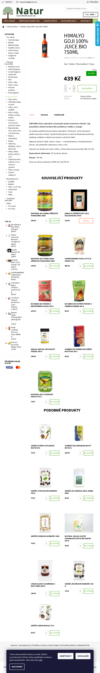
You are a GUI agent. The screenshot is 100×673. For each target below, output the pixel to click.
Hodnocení (59, 115)
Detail (86, 221)
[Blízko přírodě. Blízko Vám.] (3, 26)
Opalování (12, 74)
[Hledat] (96, 8)
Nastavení (17, 666)
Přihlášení (94, 2)
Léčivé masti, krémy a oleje (13, 51)
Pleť (10, 79)
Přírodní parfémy (11, 89)
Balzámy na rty (14, 66)
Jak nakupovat (24, 645)
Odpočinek (12, 189)
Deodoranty (13, 77)
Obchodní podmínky (68, 645)
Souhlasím (83, 656)
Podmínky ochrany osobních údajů (45, 645)
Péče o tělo (12, 82)
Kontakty (86, 21)
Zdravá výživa (50, 21)
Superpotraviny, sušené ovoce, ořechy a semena (14, 163)
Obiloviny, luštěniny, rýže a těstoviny (14, 146)
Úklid (10, 194)
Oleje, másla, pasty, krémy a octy (14, 154)
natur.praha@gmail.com (28, 2)
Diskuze (44, 115)
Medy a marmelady (12, 137)
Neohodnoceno (85, 58)
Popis (32, 115)
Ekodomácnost (69, 21)
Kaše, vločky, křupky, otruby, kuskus (14, 115)
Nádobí (11, 184)
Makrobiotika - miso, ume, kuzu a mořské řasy (14, 131)
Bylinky (11, 42)
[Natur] (26, 11)
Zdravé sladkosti (11, 173)
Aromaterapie (13, 40)
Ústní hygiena (13, 93)
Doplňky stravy (14, 48)
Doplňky (11, 181)
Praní (10, 192)
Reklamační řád (83, 645)
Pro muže (12, 206)
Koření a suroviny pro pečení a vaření (14, 123)
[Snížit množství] (49, 222)
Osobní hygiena (14, 72)
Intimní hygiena (14, 69)
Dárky (9, 203)
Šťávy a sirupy (13, 170)
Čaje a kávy (12, 99)
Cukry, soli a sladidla (13, 108)
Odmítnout (65, 656)
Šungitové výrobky (12, 57)
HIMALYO (91, 58)
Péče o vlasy (13, 85)
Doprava (14, 645)
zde (40, 660)
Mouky (10, 141)
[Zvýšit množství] (49, 219)
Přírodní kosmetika (29, 21)
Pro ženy (11, 209)
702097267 (8, 2)
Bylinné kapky (13, 45)
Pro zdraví (9, 21)
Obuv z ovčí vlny (14, 187)
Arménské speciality (10, 199)
